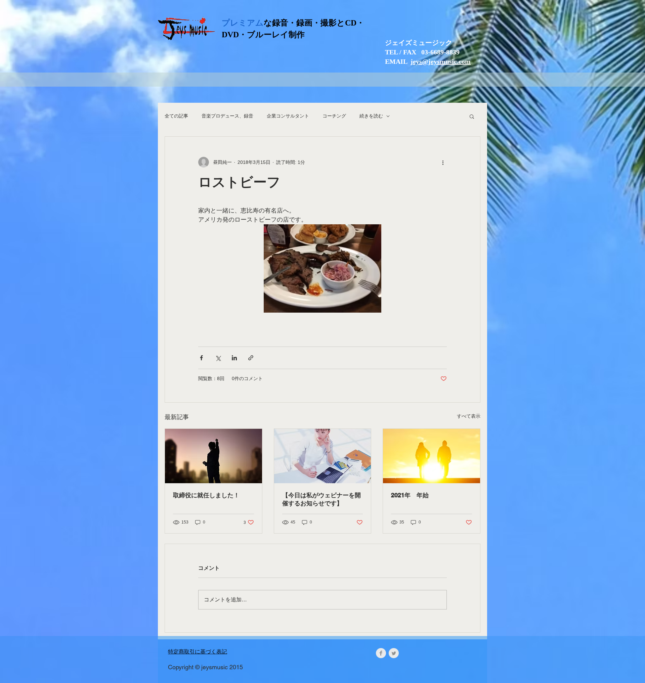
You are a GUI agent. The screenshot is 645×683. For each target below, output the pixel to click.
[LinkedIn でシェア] (234, 358)
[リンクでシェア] (251, 358)
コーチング (334, 116)
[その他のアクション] (443, 162)
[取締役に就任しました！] (213, 456)
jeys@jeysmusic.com (441, 61)
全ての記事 (176, 116)
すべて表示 (468, 416)
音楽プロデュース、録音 (227, 116)
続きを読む (371, 116)
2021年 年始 (410, 495)
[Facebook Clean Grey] (381, 653)
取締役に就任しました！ (206, 495)
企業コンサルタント (288, 116)
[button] (472, 116)
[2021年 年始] (431, 456)
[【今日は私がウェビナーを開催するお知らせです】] (322, 456)
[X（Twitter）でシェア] (218, 358)
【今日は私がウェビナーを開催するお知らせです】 (321, 499)
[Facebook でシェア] (201, 358)
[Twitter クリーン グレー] (394, 653)
